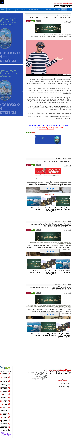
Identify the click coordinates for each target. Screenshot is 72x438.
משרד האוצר (59, 178)
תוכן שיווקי (45, 378)
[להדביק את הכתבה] (33, 133)
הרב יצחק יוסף (54, 242)
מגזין (16, 10)
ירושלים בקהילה (30, 372)
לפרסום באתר (27, 2)
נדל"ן (30, 370)
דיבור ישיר (45, 376)
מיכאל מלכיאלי (40, 242)
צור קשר (10, 10)
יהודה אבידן (39, 178)
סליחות (44, 305)
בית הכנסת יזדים (60, 243)
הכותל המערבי (65, 305)
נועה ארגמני (61, 306)
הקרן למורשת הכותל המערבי (36, 305)
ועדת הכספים (53, 178)
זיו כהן (54, 307)
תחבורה (42, 374)
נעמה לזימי (68, 179)
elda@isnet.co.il (59, 388)
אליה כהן (56, 306)
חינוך (46, 372)
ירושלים (63, 34)
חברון (44, 34)
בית (70, 10)
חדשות (64, 10)
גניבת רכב (53, 34)
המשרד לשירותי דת (62, 179)
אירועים (37, 372)
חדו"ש (41, 179)
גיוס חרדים (66, 242)
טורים (42, 10)
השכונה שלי (56, 10)
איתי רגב (58, 307)
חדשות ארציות (40, 370)
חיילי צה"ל (49, 305)
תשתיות (37, 374)
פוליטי (33, 370)
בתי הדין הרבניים (46, 178)
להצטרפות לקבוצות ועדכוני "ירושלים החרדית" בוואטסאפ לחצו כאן (49, 125)
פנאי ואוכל (32, 379)
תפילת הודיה (63, 307)
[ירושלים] (63, 8)
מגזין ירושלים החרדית (23, 379)
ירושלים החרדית (66, 15)
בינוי (46, 374)
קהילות (48, 10)
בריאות (3, 10)
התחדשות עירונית (42, 373)
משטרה (67, 34)
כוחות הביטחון (58, 305)
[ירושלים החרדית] (60, 375)
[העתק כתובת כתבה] (38, 21)
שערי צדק (59, 34)
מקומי (46, 370)
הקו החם (36, 381)
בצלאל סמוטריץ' (32, 178)
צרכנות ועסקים (33, 10)
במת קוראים (38, 376)
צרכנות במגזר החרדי (36, 378)
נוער (50, 34)
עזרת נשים (23, 10)
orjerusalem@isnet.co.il (46, 129)
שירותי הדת (36, 179)
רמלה (47, 34)
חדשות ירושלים (53, 179)
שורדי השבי (30, 306)
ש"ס (58, 242)
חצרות (41, 381)
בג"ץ (63, 178)
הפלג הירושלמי (47, 242)
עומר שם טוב (51, 306)
